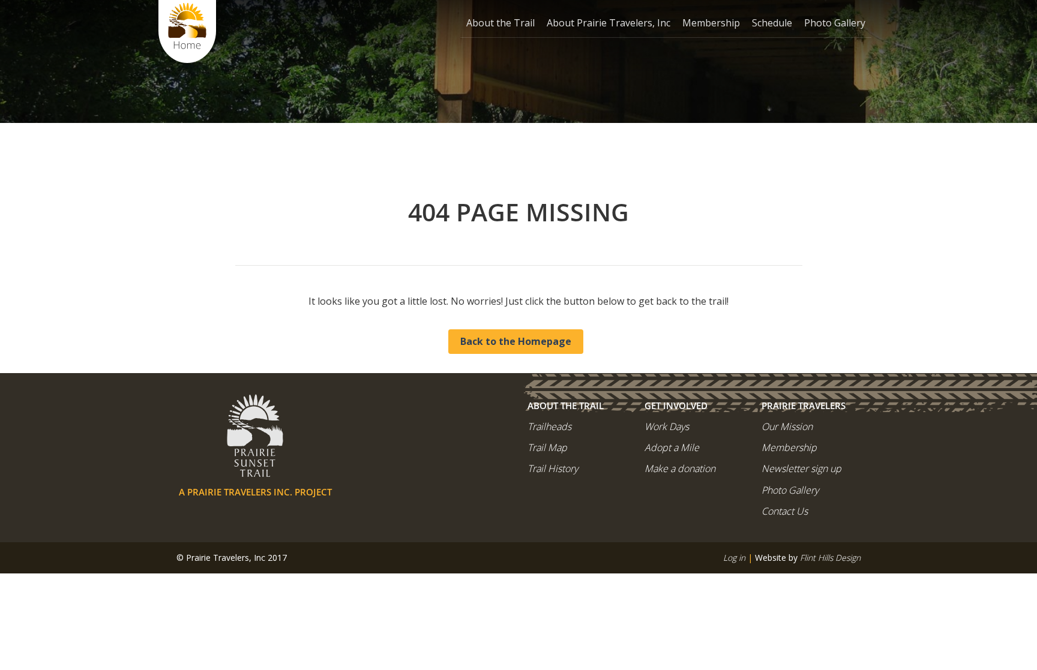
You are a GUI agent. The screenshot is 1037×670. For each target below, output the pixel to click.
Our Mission (787, 426)
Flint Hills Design (830, 557)
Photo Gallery (834, 22)
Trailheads (549, 426)
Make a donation (680, 468)
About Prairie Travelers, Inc (608, 22)
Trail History (553, 468)
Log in (734, 557)
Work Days (667, 426)
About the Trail (500, 22)
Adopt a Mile (672, 447)
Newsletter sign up (801, 468)
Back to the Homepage (515, 341)
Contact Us (785, 511)
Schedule (772, 22)
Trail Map (547, 447)
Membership (711, 22)
